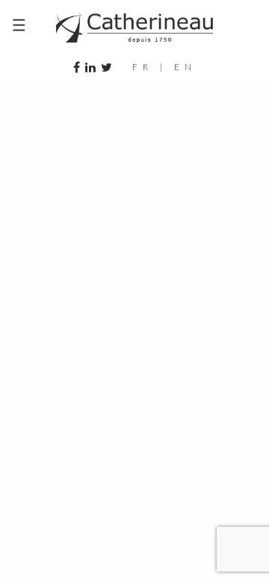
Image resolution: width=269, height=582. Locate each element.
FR (142, 66)
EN (185, 66)
